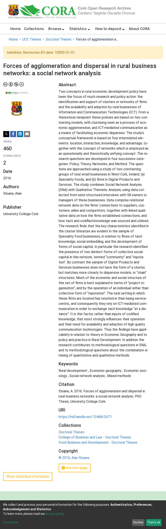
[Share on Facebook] (13, 134)
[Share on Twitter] (6, 134)
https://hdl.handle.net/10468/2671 (85, 417)
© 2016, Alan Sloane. (74, 458)
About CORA (139, 29)
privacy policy (55, 513)
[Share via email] (27, 134)
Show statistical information (27, 476)
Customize (10, 522)
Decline (138, 522)
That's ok (153, 522)
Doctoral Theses (58, 39)
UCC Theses (31, 39)
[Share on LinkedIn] (20, 134)
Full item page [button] (76, 468)
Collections (34, 29)
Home (15, 29)
